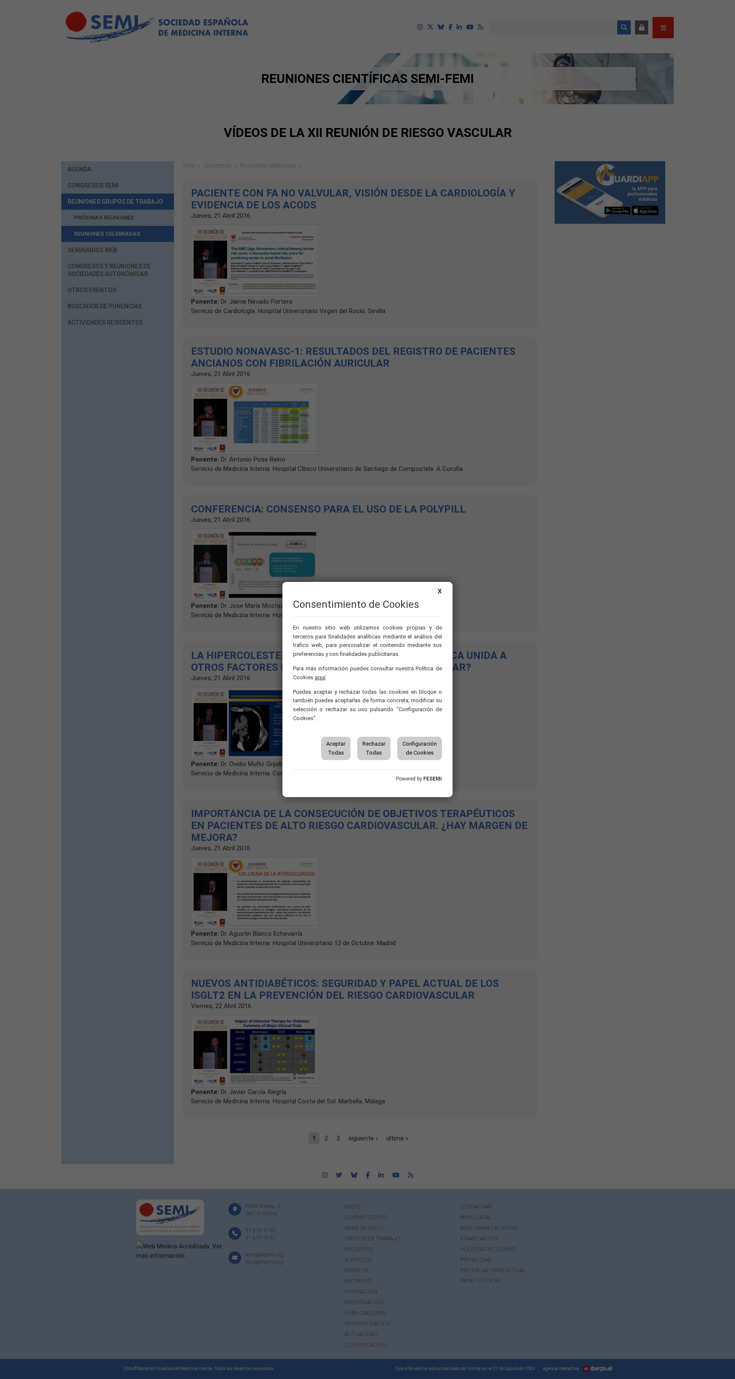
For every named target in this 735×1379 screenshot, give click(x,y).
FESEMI (432, 779)
